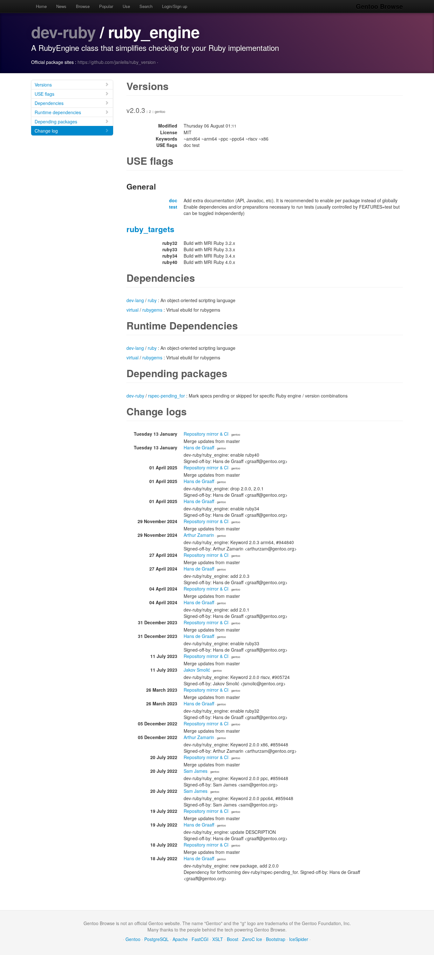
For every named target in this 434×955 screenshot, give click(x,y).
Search (146, 6)
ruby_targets (150, 229)
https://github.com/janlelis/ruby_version (117, 62)
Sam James (195, 771)
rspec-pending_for (166, 395)
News (61, 6)
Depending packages (56, 121)
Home (41, 6)
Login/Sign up (174, 6)
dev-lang (135, 300)
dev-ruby (63, 31)
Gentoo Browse (379, 6)
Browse (83, 6)
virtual (132, 310)
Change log (46, 131)
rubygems (152, 310)
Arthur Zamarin (199, 535)
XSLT (217, 939)
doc (173, 200)
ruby (152, 300)
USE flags (44, 94)
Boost (232, 939)
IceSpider (298, 939)
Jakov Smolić (197, 670)
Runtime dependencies (58, 112)
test (173, 207)
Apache (180, 939)
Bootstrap (275, 939)
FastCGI (200, 939)
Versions (43, 84)
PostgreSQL (156, 939)
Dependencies (49, 103)
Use (126, 6)
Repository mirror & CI (206, 434)
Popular (106, 6)
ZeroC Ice (252, 939)
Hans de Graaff (199, 447)
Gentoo (132, 939)
